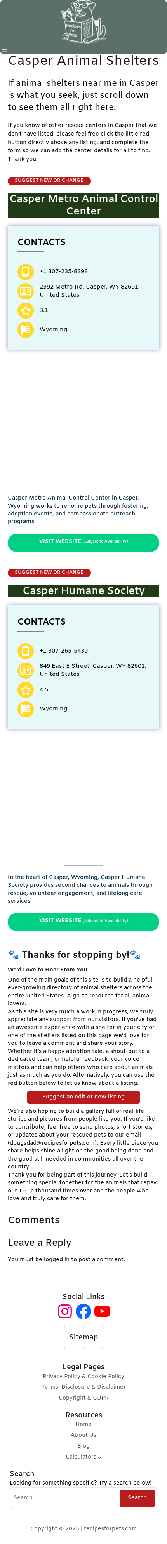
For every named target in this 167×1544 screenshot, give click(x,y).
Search (137, 1498)
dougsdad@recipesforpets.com (52, 1143)
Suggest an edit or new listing (83, 1097)
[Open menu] (4, 49)
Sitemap (83, 1337)
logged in (57, 1260)
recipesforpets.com (110, 1529)
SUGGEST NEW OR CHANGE (49, 181)
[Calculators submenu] (99, 1457)
